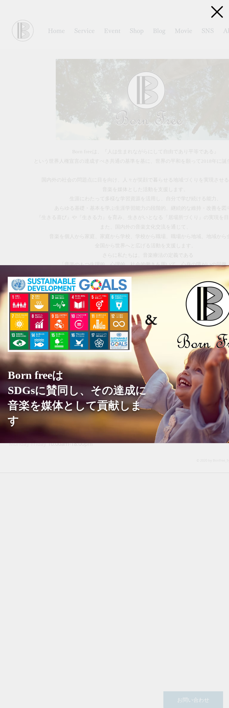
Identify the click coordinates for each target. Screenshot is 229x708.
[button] (217, 12)
